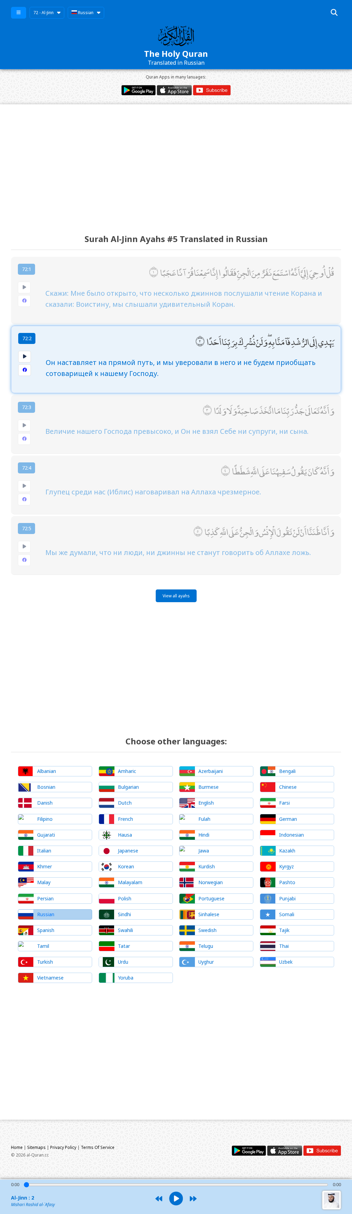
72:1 (26, 269)
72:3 (26, 407)
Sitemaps (36, 1147)
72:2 (27, 338)
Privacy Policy (63, 1147)
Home (17, 1147)
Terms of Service (97, 1147)
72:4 (26, 467)
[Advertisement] (176, 163)
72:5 (26, 528)
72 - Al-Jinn (43, 12)
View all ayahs (176, 596)
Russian (85, 12)
